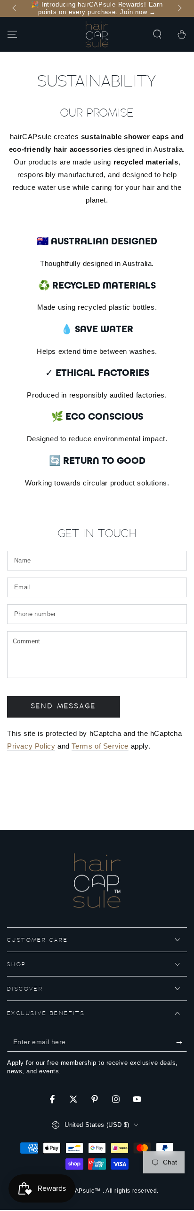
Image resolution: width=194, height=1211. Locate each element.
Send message (64, 706)
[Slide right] (179, 8)
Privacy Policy (31, 746)
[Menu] (12, 34)
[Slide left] (15, 8)
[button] (157, 34)
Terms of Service (100, 746)
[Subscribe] (181, 1042)
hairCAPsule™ (81, 1191)
